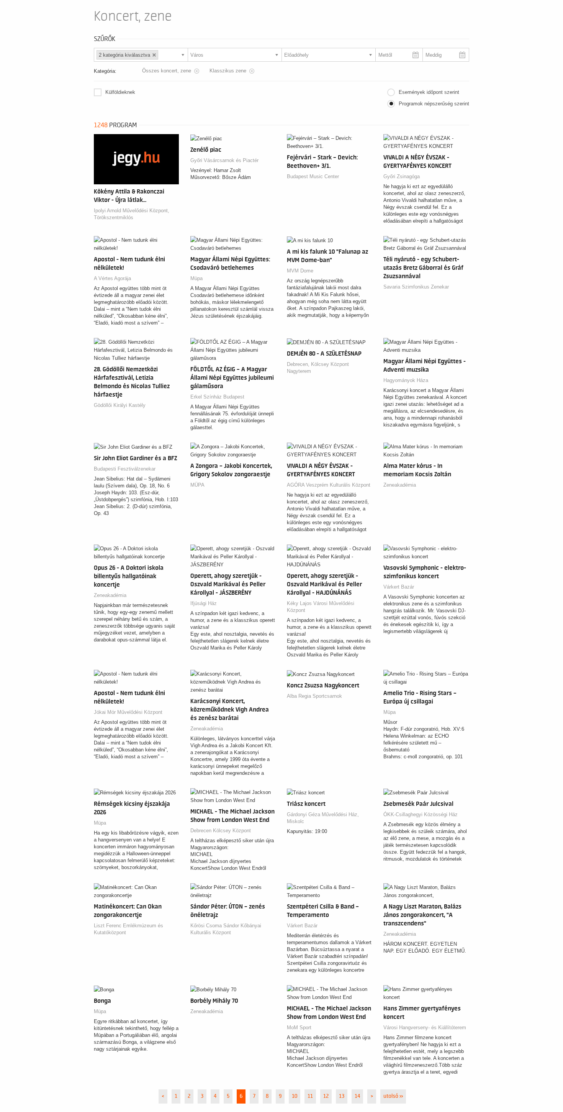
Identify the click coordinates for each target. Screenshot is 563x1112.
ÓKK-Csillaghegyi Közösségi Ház (420, 814)
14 (357, 1096)
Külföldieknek (120, 92)
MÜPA (197, 485)
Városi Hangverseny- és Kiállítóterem (424, 1027)
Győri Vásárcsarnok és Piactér (224, 160)
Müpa (196, 278)
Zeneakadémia (399, 485)
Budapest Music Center (313, 176)
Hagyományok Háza (405, 380)
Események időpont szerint (429, 92)
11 (310, 1096)
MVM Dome (300, 271)
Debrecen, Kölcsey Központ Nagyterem (318, 367)
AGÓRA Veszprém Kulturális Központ (328, 485)
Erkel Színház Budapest (217, 397)
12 (326, 1096)
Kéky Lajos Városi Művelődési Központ (320, 606)
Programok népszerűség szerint (434, 104)
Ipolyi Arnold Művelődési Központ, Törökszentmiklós (131, 214)
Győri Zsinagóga (401, 176)
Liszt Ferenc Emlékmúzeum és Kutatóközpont (128, 929)
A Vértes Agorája (112, 278)
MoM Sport (299, 1027)
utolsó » (393, 1096)
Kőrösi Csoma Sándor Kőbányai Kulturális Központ (225, 929)
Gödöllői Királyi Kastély (120, 405)
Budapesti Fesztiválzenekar (124, 469)
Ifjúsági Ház (203, 603)
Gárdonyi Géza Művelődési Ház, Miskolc (323, 818)
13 (341, 1096)
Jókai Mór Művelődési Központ (128, 712)
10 (294, 1096)
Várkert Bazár (398, 587)
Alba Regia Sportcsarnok (314, 696)
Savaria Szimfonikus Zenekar (416, 287)
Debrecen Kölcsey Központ (220, 830)
